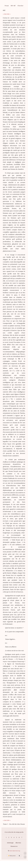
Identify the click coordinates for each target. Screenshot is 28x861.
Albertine (18, 843)
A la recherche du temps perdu (14, 832)
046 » (8, 14)
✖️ (19, 855)
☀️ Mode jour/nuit (12, 855)
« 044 (4, 14)
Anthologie (10, 843)
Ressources (14, 846)
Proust (7, 5)
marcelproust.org (14, 851)
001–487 (13, 5)
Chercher (20, 5)
